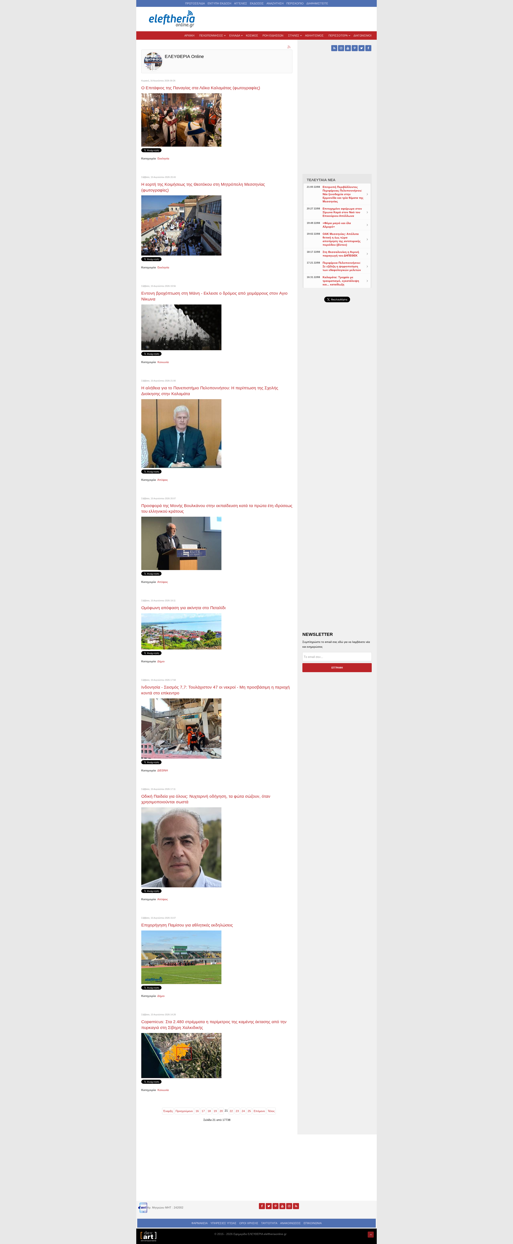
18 (209, 1111)
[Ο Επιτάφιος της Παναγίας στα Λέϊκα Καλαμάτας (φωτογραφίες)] (181, 119)
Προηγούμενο (184, 1111)
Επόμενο (259, 1111)
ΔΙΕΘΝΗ (162, 770)
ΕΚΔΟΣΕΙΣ (257, 3)
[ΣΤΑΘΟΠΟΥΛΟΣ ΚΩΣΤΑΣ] (148, 1236)
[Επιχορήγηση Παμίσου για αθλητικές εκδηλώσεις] (181, 957)
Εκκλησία (163, 158)
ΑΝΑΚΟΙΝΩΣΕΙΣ (290, 1223)
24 (243, 1111)
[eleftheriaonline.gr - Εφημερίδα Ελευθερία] (172, 19)
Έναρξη (168, 1111)
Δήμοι (161, 661)
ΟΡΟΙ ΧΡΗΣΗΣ (248, 1223)
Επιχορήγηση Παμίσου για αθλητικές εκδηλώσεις (187, 925)
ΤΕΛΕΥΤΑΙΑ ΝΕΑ (321, 180)
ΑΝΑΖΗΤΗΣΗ (275, 3)
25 (249, 1111)
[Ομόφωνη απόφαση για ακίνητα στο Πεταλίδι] (181, 631)
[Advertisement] (337, 401)
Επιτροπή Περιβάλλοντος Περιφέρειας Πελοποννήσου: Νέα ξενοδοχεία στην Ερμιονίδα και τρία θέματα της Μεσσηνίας (343, 194)
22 (231, 1111)
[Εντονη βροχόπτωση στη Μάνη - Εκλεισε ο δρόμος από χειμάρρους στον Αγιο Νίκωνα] (181, 327)
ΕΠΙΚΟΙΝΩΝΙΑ (313, 1223)
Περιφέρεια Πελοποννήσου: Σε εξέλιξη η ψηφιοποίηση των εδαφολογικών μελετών (342, 266)
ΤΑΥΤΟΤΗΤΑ (269, 1223)
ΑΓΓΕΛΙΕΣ (240, 3)
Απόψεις (162, 479)
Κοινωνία (163, 362)
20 (221, 1111)
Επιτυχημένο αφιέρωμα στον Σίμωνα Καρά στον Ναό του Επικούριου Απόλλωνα (342, 212)
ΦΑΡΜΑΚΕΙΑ (199, 1223)
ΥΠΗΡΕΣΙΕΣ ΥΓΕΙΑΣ (223, 1223)
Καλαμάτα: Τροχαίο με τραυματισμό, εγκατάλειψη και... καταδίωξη (341, 281)
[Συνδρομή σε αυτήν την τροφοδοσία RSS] (289, 47)
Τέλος (271, 1111)
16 (197, 1111)
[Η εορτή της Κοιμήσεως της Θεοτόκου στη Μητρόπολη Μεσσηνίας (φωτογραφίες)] (181, 225)
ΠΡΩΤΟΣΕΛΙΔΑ (195, 3)
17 (203, 1111)
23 (237, 1111)
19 (215, 1111)
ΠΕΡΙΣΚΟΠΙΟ (295, 3)
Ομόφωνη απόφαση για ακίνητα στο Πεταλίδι (183, 607)
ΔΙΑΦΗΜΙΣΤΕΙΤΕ (317, 3)
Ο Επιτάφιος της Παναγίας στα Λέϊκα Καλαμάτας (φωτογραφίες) (200, 87)
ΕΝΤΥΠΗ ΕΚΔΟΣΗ (219, 3)
